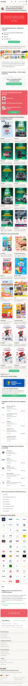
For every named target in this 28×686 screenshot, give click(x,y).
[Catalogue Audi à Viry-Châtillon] (17, 556)
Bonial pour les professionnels (7, 662)
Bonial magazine (4, 635)
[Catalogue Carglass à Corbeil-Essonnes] (17, 561)
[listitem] (7, 131)
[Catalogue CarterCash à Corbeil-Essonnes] (17, 541)
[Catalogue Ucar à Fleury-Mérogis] (4, 576)
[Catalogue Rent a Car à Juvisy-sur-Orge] (24, 571)
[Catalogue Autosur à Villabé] (24, 561)
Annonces (24, 4)
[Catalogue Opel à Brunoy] (4, 571)
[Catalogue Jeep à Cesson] (10, 535)
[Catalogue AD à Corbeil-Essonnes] (4, 561)
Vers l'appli (14, 20)
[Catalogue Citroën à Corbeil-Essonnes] (4, 566)
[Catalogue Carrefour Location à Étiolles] (10, 530)
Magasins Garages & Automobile (8, 625)
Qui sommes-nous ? (5, 634)
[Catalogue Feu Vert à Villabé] (17, 519)
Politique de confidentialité (19, 677)
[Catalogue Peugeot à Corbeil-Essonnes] (24, 556)
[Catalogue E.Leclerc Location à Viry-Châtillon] (4, 546)
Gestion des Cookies (18, 679)
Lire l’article (14, 395)
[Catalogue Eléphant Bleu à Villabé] (10, 561)
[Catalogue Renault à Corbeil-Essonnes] (17, 546)
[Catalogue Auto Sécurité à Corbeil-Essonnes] (17, 566)
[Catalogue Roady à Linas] (10, 551)
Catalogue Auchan (4, 651)
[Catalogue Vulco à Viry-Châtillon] (4, 519)
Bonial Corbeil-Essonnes (7, 623)
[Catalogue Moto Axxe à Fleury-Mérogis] (4, 541)
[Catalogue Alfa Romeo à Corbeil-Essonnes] (24, 551)
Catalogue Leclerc (4, 644)
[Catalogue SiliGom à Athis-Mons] (17, 551)
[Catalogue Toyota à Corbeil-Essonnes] (17, 571)
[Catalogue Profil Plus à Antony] (24, 519)
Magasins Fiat (19, 625)
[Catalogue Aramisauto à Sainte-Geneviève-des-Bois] (17, 576)
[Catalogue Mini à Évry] (17, 530)
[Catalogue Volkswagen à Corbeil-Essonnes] (10, 546)
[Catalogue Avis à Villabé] (17, 581)
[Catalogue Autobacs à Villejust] (4, 530)
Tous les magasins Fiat (14, 41)
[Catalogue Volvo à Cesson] (10, 541)
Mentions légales (4, 677)
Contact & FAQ (4, 660)
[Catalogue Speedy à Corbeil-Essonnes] (24, 524)
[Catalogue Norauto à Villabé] (10, 519)
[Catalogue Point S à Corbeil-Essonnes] (24, 530)
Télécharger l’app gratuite (6, 637)
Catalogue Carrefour (5, 646)
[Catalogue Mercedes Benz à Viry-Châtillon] (17, 535)
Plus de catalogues (14, 370)
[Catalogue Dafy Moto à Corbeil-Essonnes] (4, 556)
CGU (2, 679)
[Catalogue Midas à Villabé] (10, 556)
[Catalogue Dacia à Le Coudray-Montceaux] (4, 535)
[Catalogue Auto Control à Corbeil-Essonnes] (4, 581)
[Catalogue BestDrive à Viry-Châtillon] (24, 566)
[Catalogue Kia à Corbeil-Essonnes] (10, 581)
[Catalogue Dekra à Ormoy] (4, 524)
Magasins (15, 623)
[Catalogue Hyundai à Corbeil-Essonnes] (24, 576)
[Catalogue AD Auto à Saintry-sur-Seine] (4, 551)
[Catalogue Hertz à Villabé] (24, 535)
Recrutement (3, 664)
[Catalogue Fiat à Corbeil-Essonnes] (10, 576)
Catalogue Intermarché (5, 653)
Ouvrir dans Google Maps (14, 83)
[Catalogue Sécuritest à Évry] (24, 546)
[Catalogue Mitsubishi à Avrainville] (10, 571)
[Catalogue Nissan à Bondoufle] (24, 541)
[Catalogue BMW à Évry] (17, 524)
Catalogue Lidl (3, 643)
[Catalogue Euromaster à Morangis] (10, 524)
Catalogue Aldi (3, 655)
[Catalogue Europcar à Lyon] (10, 566)
